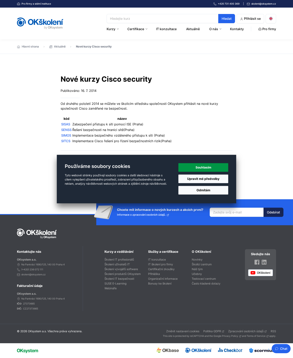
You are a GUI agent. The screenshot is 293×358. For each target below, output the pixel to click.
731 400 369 (229, 3)
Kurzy (111, 29)
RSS (273, 331)
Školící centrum (202, 264)
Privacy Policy (230, 335)
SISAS (65, 124)
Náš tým (197, 269)
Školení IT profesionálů (119, 259)
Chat (283, 349)
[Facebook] (257, 262)
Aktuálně (193, 29)
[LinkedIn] (264, 262)
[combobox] (171, 18)
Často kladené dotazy (206, 283)
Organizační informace (163, 278)
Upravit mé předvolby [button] (203, 179)
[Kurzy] (118, 29)
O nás (213, 29)
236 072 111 (36, 269)
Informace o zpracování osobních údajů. (141, 214)
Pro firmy (36, 3)
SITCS (65, 141)
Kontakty (237, 29)
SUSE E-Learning (115, 283)
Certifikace (135, 29)
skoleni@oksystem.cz (263, 3)
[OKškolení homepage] (37, 234)
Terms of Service (256, 335)
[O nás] (221, 29)
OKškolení (40, 23)
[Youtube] (260, 272)
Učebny (197, 274)
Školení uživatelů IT (117, 264)
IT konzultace (166, 29)
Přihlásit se (252, 19)
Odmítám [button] (203, 190)
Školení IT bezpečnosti (119, 278)
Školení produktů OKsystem (122, 274)
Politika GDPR (212, 331)
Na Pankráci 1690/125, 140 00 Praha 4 (43, 264)
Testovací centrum (204, 278)
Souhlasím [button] (203, 167)
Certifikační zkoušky (161, 269)
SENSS (66, 130)
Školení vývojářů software (121, 269)
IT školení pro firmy (160, 264)
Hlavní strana (30, 46)
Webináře (110, 288)
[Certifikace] (147, 29)
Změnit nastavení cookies (182, 331)
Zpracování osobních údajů (246, 331)
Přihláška (154, 274)
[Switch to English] (271, 18)
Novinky (197, 259)
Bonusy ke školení (159, 283)
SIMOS (66, 135)
